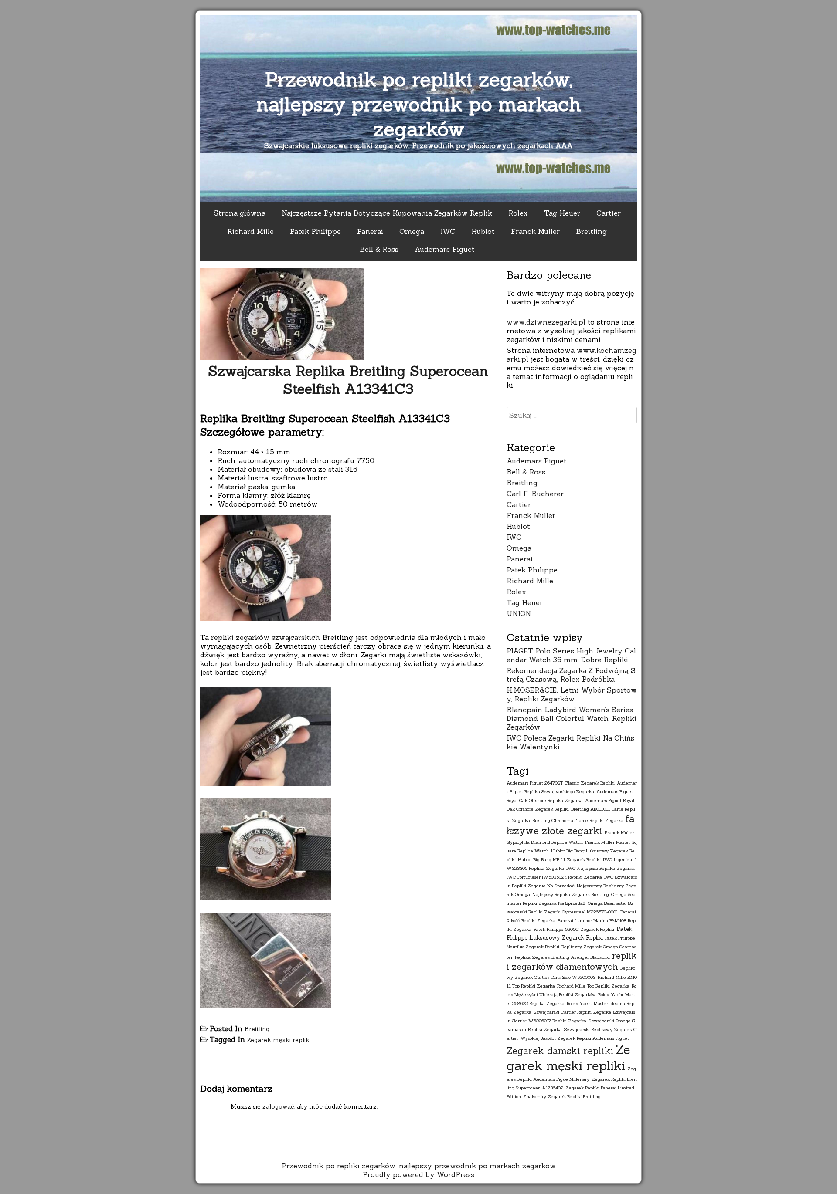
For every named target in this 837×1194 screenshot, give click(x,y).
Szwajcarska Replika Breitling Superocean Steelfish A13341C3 (348, 380)
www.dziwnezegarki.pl (546, 322)
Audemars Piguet (445, 249)
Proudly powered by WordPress (418, 1174)
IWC (447, 231)
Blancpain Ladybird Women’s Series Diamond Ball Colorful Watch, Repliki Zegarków (571, 718)
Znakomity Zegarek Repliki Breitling (562, 1096)
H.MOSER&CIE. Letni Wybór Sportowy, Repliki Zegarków (572, 694)
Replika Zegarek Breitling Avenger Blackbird (562, 957)
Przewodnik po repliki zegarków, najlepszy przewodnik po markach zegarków (418, 104)
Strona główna (239, 213)
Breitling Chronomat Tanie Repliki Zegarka (577, 820)
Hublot (483, 231)
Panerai (370, 231)
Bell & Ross (379, 249)
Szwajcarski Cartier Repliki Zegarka (572, 1012)
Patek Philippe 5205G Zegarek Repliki (574, 929)
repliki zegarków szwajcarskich (265, 637)
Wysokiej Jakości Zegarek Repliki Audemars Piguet (575, 1038)
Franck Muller (535, 231)
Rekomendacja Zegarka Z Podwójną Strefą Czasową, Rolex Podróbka (571, 674)
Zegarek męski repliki (279, 1040)
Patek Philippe (315, 231)
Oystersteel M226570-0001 (590, 912)
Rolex (518, 213)
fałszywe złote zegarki (571, 824)
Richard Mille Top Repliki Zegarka (593, 986)
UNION (519, 613)
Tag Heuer (562, 213)
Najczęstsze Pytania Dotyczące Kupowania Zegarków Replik (387, 213)
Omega (411, 231)
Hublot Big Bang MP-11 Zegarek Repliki (559, 859)
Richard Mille (250, 231)
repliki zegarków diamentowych (571, 961)
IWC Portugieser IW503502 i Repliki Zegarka (554, 877)
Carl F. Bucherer (535, 493)
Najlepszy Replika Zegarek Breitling (570, 894)
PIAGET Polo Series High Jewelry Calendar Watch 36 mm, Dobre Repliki (571, 655)
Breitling (591, 231)
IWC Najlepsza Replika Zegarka (600, 868)
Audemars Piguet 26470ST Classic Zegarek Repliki (561, 783)
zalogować (278, 1106)
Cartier (608, 213)
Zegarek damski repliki (560, 1051)
